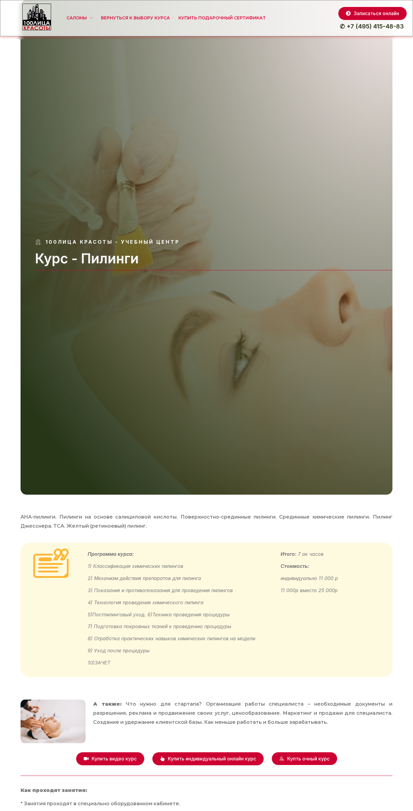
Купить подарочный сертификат (222, 18)
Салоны (77, 18)
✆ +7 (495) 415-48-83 (372, 26)
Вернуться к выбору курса (135, 18)
